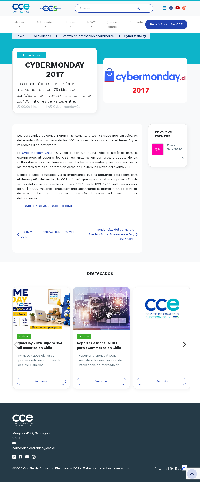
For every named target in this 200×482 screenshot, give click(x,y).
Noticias (70, 22)
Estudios (18, 22)
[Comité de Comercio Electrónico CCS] (32, 420)
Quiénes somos (112, 24)
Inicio (20, 36)
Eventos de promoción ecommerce (88, 36)
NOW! (91, 22)
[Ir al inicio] (23, 8)
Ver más (41, 381)
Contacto (136, 22)
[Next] (184, 344)
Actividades (45, 22)
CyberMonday (135, 36)
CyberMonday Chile (37, 153)
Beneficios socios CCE (166, 24)
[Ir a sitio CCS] (50, 8)
